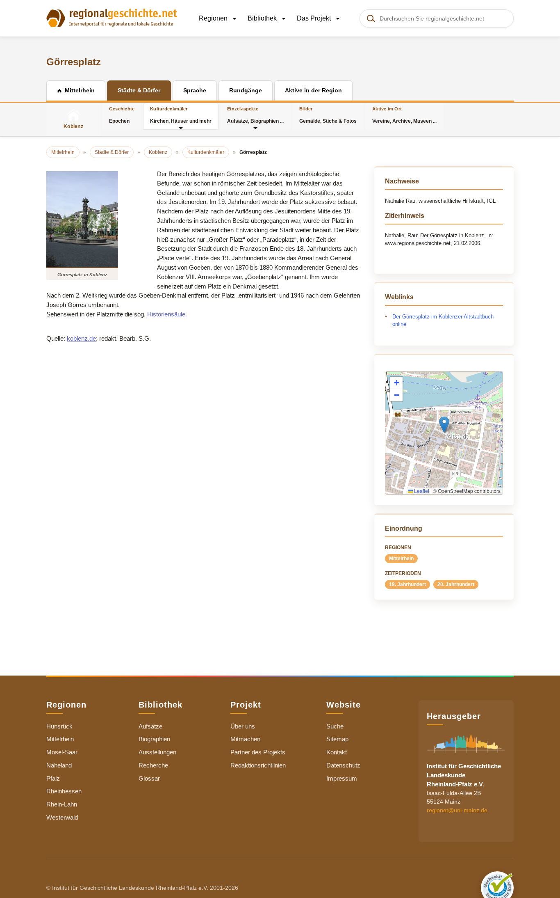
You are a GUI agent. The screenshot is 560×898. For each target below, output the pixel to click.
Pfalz (53, 778)
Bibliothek (263, 18)
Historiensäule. (167, 314)
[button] (444, 424)
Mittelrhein (401, 558)
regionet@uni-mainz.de (457, 809)
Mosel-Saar (61, 752)
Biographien (154, 738)
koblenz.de (81, 338)
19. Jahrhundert (407, 584)
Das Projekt (314, 18)
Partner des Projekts (257, 752)
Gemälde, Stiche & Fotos (328, 115)
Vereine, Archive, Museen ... (404, 115)
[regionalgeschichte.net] (112, 17)
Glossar (149, 778)
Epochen (121, 115)
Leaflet (421, 490)
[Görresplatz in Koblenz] (82, 219)
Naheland (59, 765)
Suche (335, 726)
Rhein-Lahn (61, 804)
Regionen (214, 18)
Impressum (341, 778)
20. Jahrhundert (455, 584)
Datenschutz (343, 765)
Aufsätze (150, 726)
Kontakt (336, 752)
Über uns (242, 726)
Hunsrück (59, 726)
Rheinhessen (64, 791)
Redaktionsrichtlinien (258, 765)
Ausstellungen (157, 752)
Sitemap (337, 738)
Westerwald (62, 817)
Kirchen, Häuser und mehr (181, 115)
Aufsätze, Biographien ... (255, 115)
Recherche (153, 765)
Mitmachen (245, 738)
